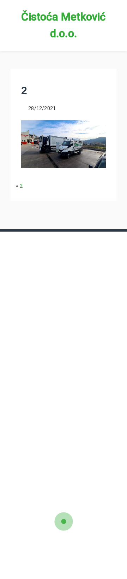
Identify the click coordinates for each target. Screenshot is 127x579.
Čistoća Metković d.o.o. (63, 25)
